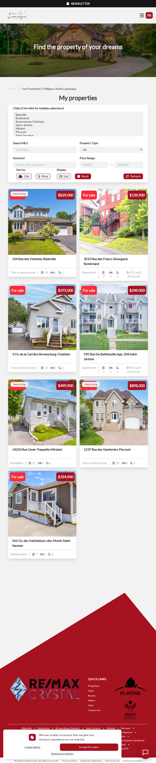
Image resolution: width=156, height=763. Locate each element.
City (26, 176)
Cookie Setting (32, 747)
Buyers (92, 695)
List (66, 176)
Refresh (135, 176)
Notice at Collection (91, 760)
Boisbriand (44, 728)
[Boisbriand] (78, 118)
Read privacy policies (62, 753)
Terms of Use (112, 760)
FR (149, 15)
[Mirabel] (78, 128)
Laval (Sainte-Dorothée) (131, 740)
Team (91, 690)
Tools (91, 705)
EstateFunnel (30, 760)
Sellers (91, 700)
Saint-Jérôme (93, 728)
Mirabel (111, 728)
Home (12, 88)
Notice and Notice (132, 760)
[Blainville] (78, 114)
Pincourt (125, 728)
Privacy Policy (69, 760)
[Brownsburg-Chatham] (78, 121)
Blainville (27, 728)
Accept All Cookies (89, 747)
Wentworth (122, 748)
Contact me (94, 710)
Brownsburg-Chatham (68, 728)
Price (44, 176)
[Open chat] (145, 752)
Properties (94, 685)
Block (85, 176)
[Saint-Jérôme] (78, 125)
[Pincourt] (78, 132)
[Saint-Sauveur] (78, 135)
